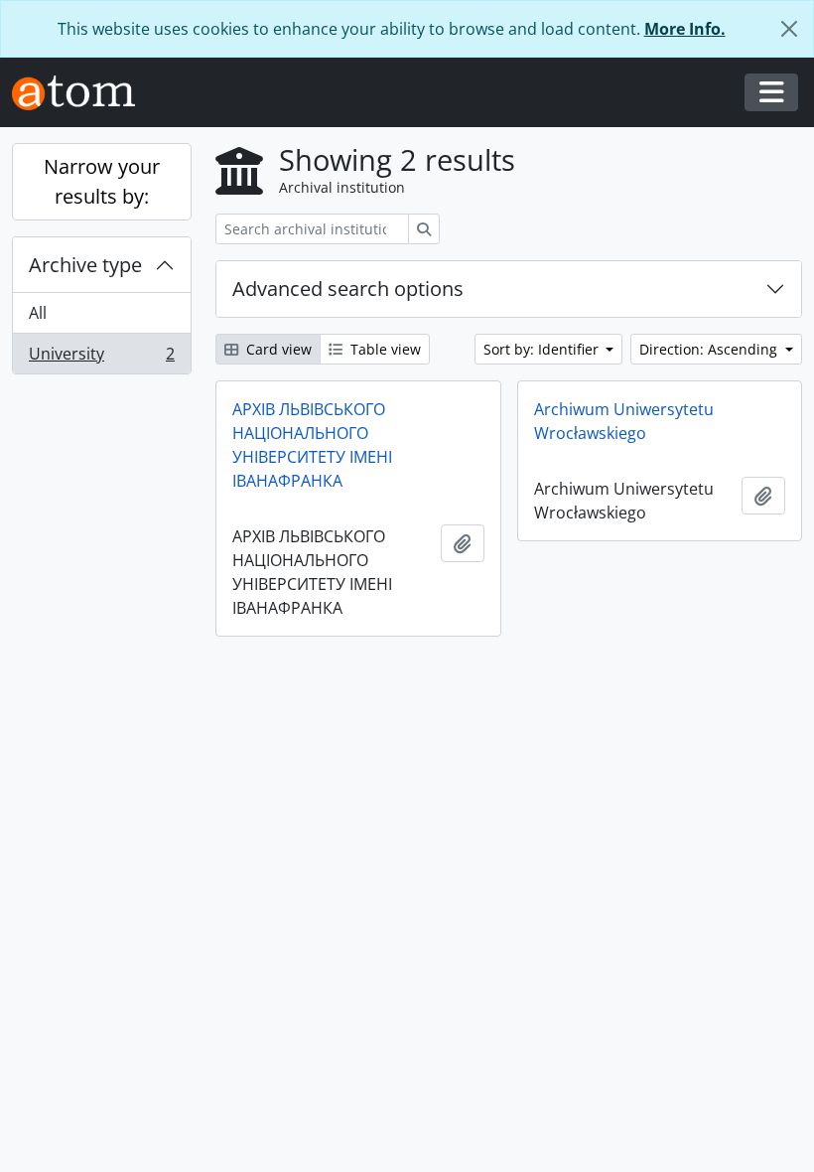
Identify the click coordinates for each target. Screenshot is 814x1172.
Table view (383, 349)
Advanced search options (348, 288)
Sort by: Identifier (543, 349)
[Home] (81, 93)
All (38, 313)
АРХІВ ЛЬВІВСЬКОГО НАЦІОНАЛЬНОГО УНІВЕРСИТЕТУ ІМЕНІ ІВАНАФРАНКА (312, 445)
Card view (277, 349)
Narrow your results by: (102, 181)
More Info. (685, 29)
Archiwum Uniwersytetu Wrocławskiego (624, 421)
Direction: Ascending (710, 349)
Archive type (85, 264)
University (101, 358)
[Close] (789, 29)
